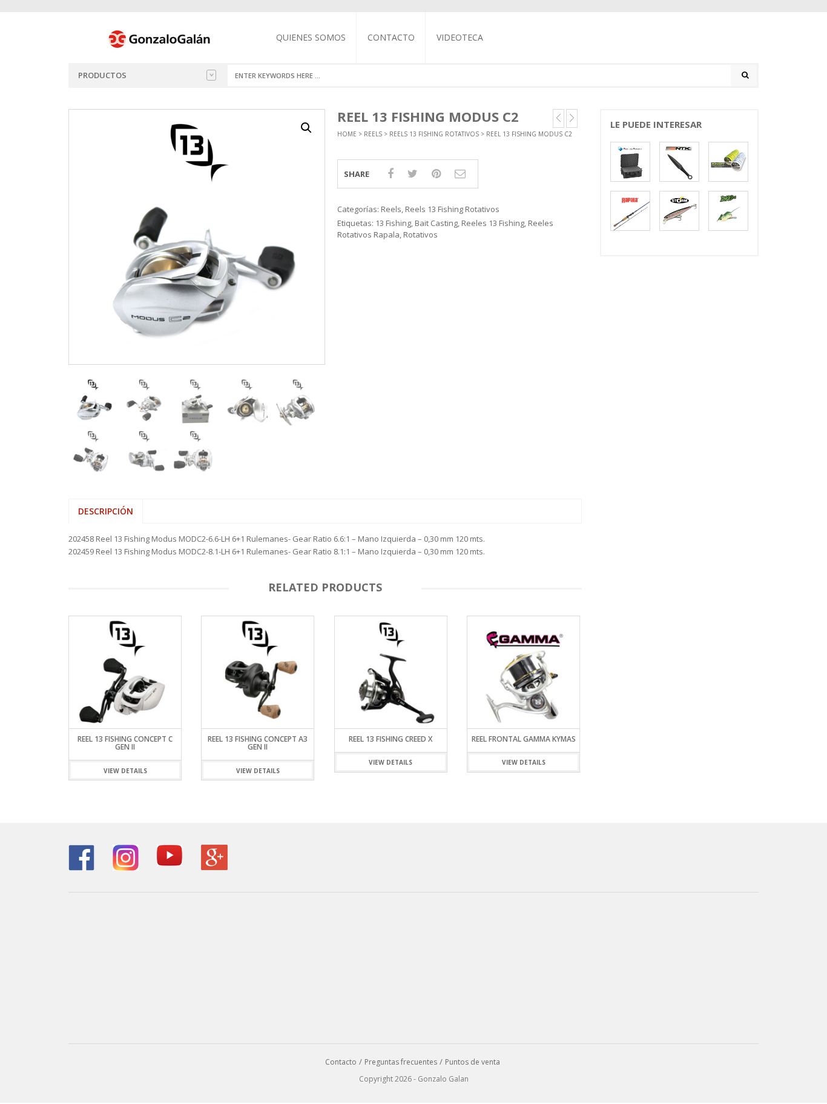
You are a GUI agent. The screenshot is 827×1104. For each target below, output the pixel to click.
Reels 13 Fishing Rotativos (434, 134)
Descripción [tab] (105, 511)
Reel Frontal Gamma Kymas (484, 739)
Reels (373, 134)
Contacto (391, 37)
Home (347, 134)
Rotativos (420, 234)
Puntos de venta (472, 1062)
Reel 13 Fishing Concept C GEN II (85, 743)
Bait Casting (436, 223)
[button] (306, 128)
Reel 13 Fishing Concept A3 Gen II (219, 743)
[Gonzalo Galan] (159, 38)
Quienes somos (311, 37)
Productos (102, 75)
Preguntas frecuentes (400, 1062)
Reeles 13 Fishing (492, 223)
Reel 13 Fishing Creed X (352, 739)
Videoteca (460, 37)
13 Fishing (393, 223)
